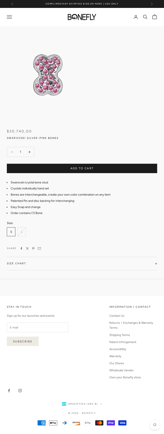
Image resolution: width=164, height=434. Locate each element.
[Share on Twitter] (27, 248)
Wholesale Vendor (121, 370)
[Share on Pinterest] (33, 248)
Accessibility (117, 349)
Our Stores (116, 363)
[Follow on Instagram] (20, 390)
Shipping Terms (119, 335)
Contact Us (116, 316)
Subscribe (22, 341)
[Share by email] (39, 248)
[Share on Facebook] (21, 248)
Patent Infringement (122, 342)
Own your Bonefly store (125, 377)
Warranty (115, 356)
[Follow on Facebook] (9, 390)
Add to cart (82, 168)
